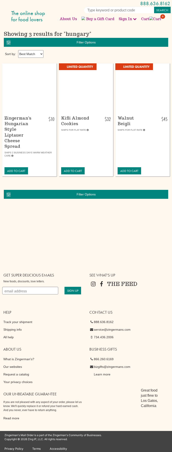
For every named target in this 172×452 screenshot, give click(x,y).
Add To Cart (16, 171)
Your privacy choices (17, 382)
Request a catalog (16, 374)
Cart (151, 19)
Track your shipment (17, 322)
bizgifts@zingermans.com (112, 366)
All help (8, 337)
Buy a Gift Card (100, 19)
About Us (68, 19)
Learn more (102, 374)
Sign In (125, 19)
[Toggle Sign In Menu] (135, 19)
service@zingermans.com (112, 329)
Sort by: (10, 54)
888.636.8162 (155, 3)
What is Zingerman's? (18, 359)
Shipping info (12, 329)
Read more (11, 418)
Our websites (12, 366)
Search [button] (162, 10)
